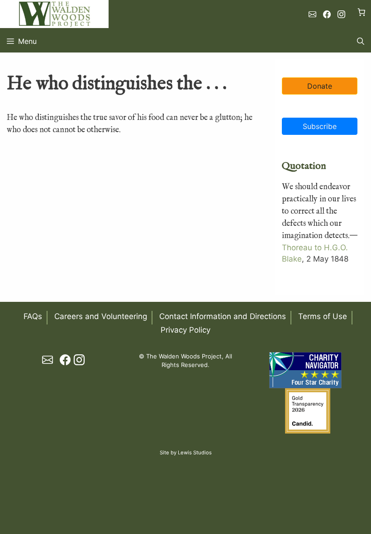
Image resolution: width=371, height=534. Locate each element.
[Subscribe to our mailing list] (312, 14)
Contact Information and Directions (222, 316)
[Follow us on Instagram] (341, 14)
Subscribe (320, 126)
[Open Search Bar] (360, 41)
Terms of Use (322, 316)
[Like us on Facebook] (327, 14)
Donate (319, 86)
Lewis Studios (195, 452)
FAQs (33, 316)
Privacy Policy (185, 329)
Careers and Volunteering (100, 316)
